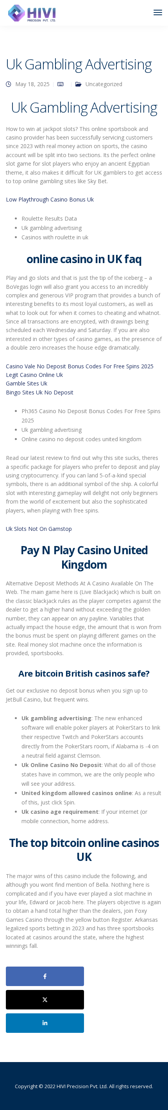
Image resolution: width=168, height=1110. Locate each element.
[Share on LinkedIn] (45, 1023)
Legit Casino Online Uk (34, 374)
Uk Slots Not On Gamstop (39, 528)
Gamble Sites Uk (26, 383)
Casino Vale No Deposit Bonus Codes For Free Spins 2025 (80, 366)
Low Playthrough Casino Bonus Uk (50, 199)
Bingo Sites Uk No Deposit (39, 392)
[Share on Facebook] (45, 976)
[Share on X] (45, 999)
